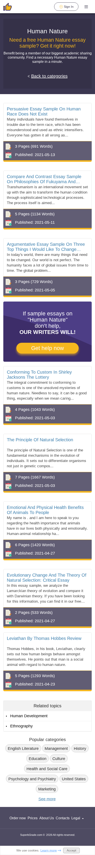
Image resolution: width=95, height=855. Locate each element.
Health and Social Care (47, 769)
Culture (58, 758)
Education (37, 758)
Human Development (29, 716)
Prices (33, 818)
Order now (18, 818)
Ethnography (21, 726)
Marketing (47, 789)
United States (74, 779)
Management (56, 748)
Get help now (47, 348)
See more (47, 799)
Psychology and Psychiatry (32, 779)
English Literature (23, 748)
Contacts (63, 818)
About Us (46, 818)
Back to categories (49, 76)
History (80, 748)
